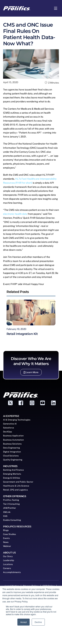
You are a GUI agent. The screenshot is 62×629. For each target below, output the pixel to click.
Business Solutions (12, 444)
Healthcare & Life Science (16, 486)
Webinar (7, 546)
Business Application (13, 435)
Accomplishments (12, 572)
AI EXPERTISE (11, 416)
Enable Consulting (12, 520)
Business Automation (13, 440)
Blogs (6, 530)
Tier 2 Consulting (11, 504)
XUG (5, 516)
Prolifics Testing (11, 500)
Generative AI (10, 424)
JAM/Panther (9, 508)
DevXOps (7, 432)
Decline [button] (38, 622)
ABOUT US (9, 552)
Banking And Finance (13, 470)
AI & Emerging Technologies (16, 420)
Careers (7, 568)
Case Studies (9, 534)
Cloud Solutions (11, 456)
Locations (8, 564)
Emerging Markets (12, 474)
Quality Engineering (12, 460)
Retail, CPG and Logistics (15, 490)
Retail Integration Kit (22, 334)
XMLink (7, 512)
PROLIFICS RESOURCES (17, 526)
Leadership (8, 560)
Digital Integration (12, 452)
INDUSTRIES (10, 466)
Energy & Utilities (11, 478)
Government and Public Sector (18, 482)
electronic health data (15, 213)
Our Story (8, 556)
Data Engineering (11, 448)
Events (6, 538)
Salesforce (8, 428)
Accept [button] (23, 622)
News (5, 542)
